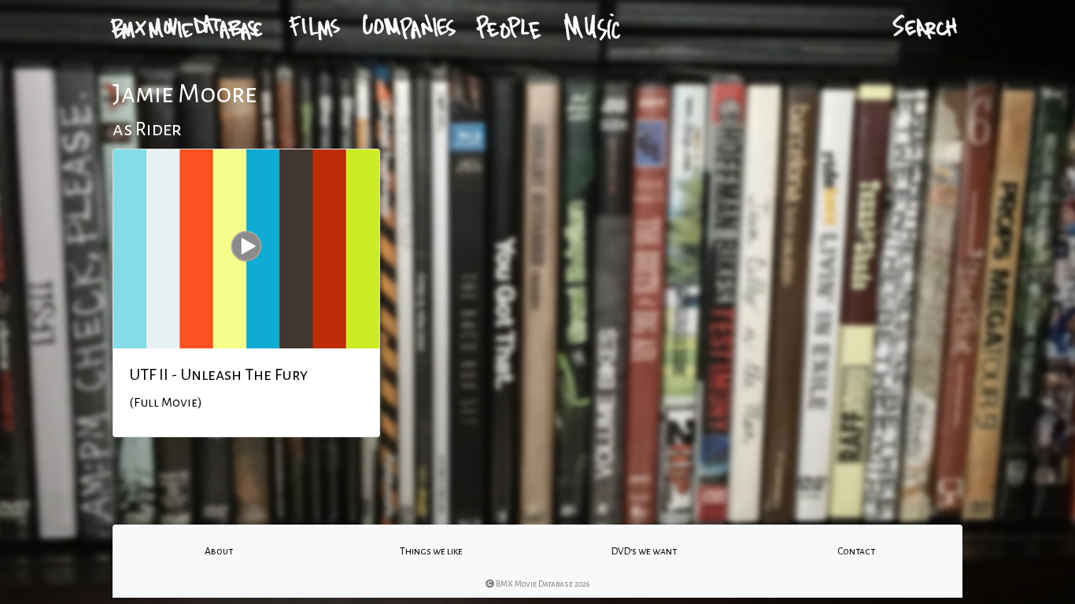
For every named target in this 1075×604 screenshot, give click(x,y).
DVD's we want (644, 551)
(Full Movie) (165, 403)
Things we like (431, 551)
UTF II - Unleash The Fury (218, 374)
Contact (856, 551)
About (219, 551)
